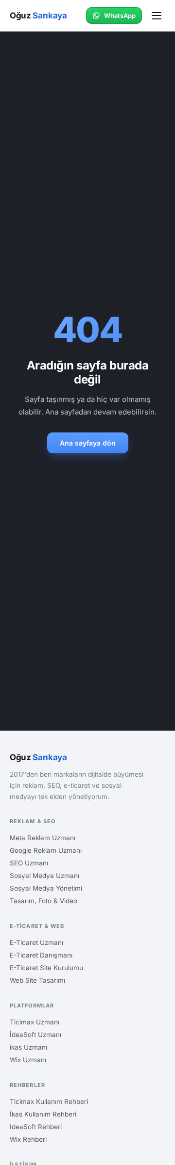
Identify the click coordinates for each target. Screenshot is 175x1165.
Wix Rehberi (28, 1139)
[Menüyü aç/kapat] (156, 15)
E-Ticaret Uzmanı (36, 942)
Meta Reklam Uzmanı (42, 838)
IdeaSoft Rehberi (36, 1127)
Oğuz (38, 15)
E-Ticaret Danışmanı (41, 955)
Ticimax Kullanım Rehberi (49, 1101)
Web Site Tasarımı (37, 980)
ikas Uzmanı (28, 1047)
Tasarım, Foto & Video (43, 901)
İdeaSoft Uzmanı (35, 1034)
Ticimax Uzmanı (34, 1022)
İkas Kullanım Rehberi (43, 1114)
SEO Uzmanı (29, 863)
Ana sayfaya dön (88, 443)
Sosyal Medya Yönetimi (46, 888)
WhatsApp (120, 15)
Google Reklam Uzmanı (46, 850)
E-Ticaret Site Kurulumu (46, 968)
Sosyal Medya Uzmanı (44, 875)
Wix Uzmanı (28, 1060)
